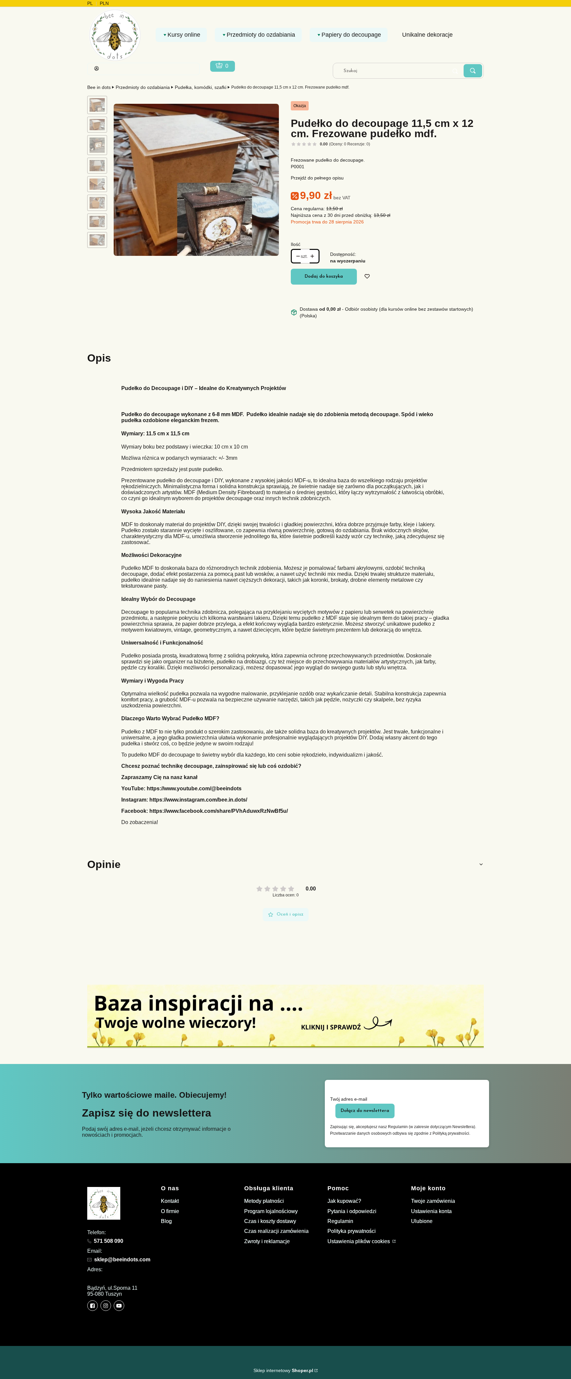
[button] (473, 70)
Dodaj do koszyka (324, 276)
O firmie (170, 1211)
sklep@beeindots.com (122, 1259)
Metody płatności (264, 1201)
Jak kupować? (344, 1201)
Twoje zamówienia (433, 1201)
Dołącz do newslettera (365, 1110)
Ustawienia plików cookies (359, 1241)
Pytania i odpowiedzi (351, 1211)
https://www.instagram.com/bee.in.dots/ (198, 800)
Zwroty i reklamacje (267, 1241)
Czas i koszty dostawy (270, 1221)
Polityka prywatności (351, 1231)
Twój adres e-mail (348, 1099)
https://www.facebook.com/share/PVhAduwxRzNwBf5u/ (218, 811)
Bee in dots (99, 87)
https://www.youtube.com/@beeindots (194, 788)
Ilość (295, 244)
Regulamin (340, 1221)
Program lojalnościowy (271, 1211)
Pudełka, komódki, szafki (200, 87)
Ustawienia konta (431, 1211)
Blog (166, 1221)
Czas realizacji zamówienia (276, 1231)
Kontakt (170, 1201)
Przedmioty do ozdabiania (143, 87)
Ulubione (422, 1221)
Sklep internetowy (283, 1370)
